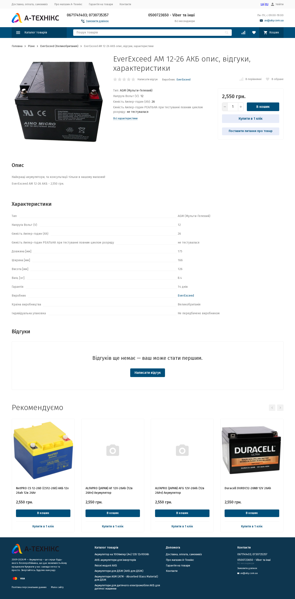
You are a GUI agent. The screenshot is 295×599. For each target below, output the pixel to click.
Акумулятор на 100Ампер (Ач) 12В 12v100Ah (122, 554)
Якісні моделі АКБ (106, 565)
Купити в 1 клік (250, 118)
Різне (31, 46)
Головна (17, 46)
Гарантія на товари (101, 4)
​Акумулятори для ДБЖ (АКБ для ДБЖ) (119, 570)
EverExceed (183, 79)
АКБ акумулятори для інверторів (115, 559)
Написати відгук (147, 79)
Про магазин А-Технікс (68, 4)
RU (266, 4)
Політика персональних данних (29, 587)
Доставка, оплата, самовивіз (30, 4)
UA (262, 4)
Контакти (125, 4)
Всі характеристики (125, 118)
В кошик (263, 107)
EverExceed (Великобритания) (59, 46)
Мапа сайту (57, 587)
